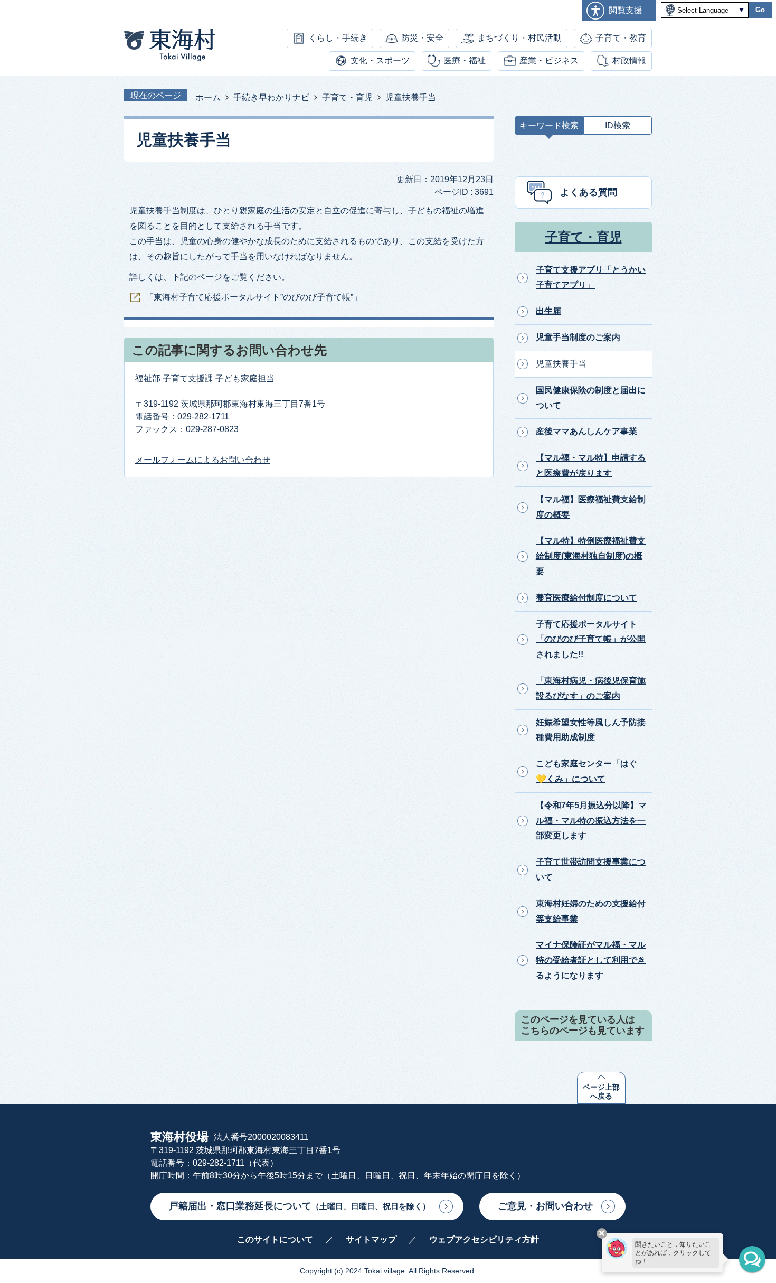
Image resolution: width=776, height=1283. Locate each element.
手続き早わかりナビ (271, 97)
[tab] (549, 128)
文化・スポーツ (380, 60)
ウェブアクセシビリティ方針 (484, 1239)
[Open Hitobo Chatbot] (752, 1259)
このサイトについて (275, 1239)
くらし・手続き (337, 37)
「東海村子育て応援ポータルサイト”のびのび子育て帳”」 (253, 297)
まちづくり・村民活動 (519, 37)
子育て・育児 (347, 97)
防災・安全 (422, 37)
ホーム (208, 97)
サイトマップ (371, 1239)
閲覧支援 (625, 10)
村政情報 (629, 60)
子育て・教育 (620, 37)
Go (760, 10)
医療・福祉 (464, 60)
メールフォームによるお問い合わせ (202, 459)
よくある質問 (588, 192)
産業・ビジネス (549, 60)
